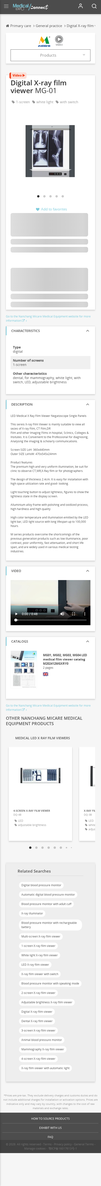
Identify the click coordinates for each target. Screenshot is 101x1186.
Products (48, 55)
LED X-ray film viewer (35, 965)
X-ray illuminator (32, 913)
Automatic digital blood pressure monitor (48, 895)
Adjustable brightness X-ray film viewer (46, 1002)
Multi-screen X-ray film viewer (40, 936)
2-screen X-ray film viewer (38, 993)
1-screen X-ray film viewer (38, 946)
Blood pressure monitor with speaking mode (50, 983)
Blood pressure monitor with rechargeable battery (49, 925)
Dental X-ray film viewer (37, 1021)
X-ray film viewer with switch (39, 974)
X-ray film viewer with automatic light (45, 1068)
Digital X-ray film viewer (36, 1012)
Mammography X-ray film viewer (42, 1049)
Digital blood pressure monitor (41, 885)
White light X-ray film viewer (39, 955)
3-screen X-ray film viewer (38, 1030)
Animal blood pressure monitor (41, 1040)
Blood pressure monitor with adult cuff (46, 904)
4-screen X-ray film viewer (38, 1059)
